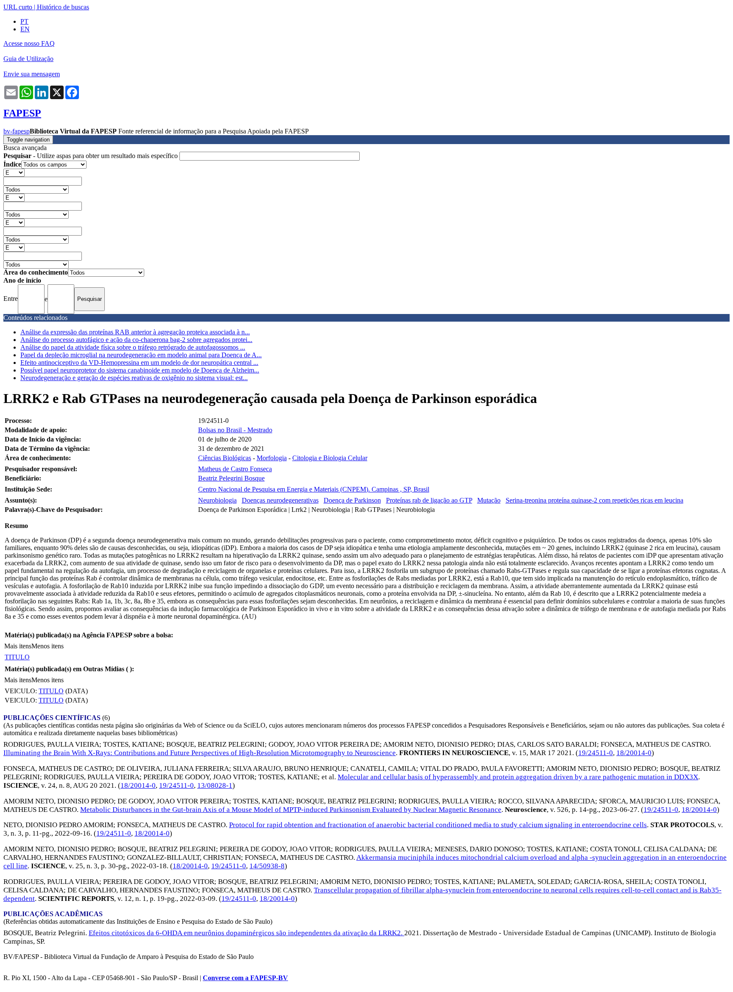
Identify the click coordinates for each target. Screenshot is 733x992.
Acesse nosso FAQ (29, 43)
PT (24, 21)
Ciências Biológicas (224, 457)
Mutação (489, 500)
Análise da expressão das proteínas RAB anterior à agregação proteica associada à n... (135, 332)
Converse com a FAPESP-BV (245, 977)
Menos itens (47, 646)
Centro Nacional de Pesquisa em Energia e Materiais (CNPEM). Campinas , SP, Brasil (313, 489)
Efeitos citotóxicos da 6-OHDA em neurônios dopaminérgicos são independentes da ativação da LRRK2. (246, 933)
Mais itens (17, 646)
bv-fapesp (16, 131)
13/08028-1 (214, 785)
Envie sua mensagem (31, 74)
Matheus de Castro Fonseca (235, 468)
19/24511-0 (595, 753)
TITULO (17, 657)
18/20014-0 (634, 753)
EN (25, 29)
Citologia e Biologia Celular (329, 457)
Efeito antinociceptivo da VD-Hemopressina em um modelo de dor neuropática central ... (139, 362)
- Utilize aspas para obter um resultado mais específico (91, 155)
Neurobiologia (217, 500)
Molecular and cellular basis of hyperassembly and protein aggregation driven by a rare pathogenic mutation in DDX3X (518, 777)
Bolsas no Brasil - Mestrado (235, 429)
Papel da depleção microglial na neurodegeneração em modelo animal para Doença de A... (141, 354)
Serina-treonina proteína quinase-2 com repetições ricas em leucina (594, 500)
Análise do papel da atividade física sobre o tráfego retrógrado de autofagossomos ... (132, 347)
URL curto (17, 7)
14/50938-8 (267, 866)
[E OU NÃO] (14, 172)
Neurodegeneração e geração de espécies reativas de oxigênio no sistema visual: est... (134, 377)
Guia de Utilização (28, 58)
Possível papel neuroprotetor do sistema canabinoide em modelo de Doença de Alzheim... (139, 370)
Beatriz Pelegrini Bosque (231, 478)
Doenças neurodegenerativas (280, 500)
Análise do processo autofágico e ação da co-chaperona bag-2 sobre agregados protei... (136, 339)
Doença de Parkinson (352, 500)
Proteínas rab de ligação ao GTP (429, 500)
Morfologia (272, 457)
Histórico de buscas (63, 7)
